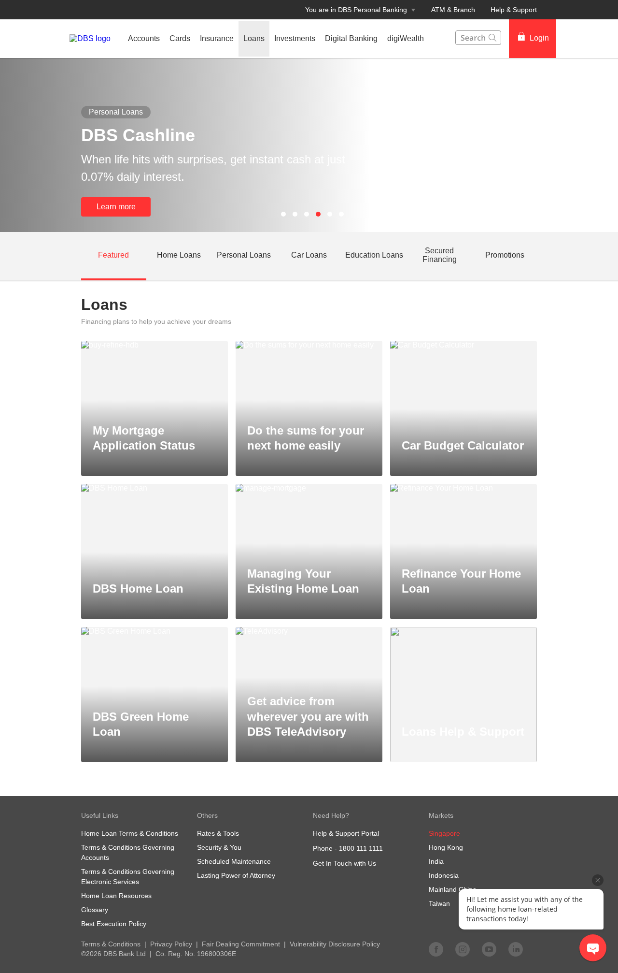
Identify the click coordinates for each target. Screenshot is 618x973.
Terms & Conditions (110, 944)
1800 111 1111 (361, 848)
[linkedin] (515, 949)
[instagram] (462, 949)
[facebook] (436, 949)
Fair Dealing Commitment (241, 944)
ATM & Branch (453, 10)
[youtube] (489, 949)
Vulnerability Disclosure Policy (335, 944)
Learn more (116, 207)
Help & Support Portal (346, 833)
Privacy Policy (171, 944)
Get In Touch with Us (344, 863)
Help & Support (514, 10)
